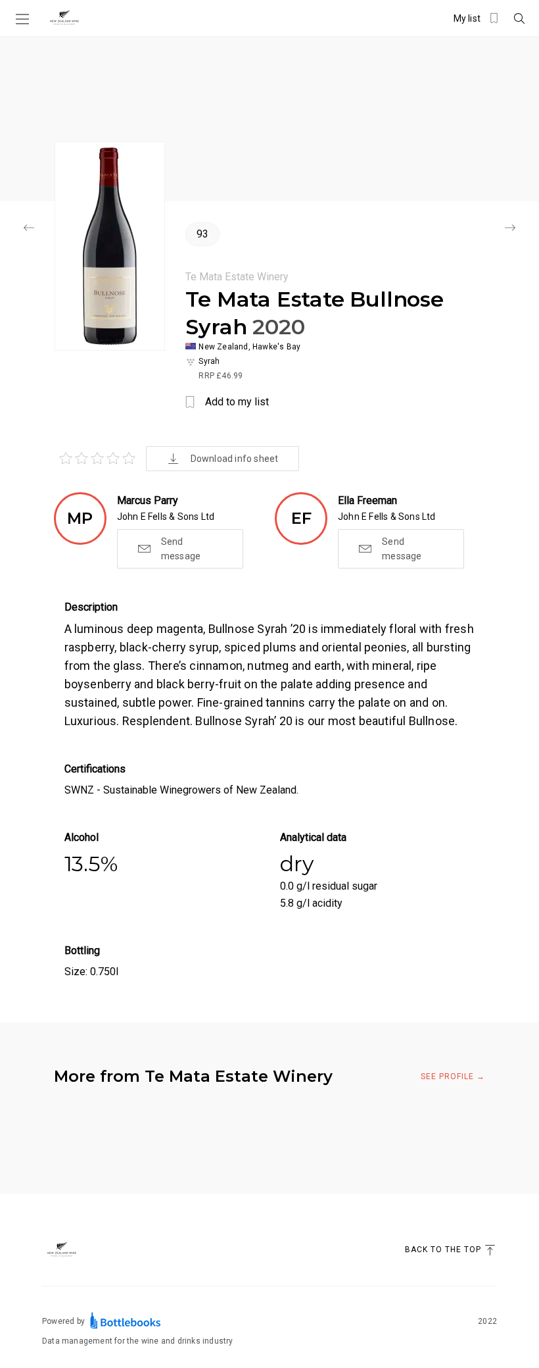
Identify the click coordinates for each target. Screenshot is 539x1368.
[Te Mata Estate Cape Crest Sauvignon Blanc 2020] (510, 229)
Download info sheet (235, 458)
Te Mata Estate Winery (237, 276)
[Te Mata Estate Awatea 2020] (29, 229)
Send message (180, 548)
